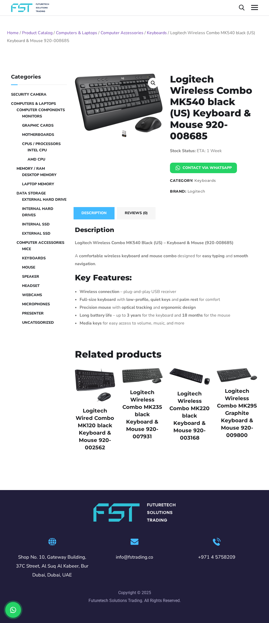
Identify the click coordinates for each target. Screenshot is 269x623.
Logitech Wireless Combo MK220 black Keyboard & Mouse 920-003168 (189, 415)
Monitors (32, 116)
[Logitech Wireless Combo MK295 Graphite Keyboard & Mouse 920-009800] (237, 375)
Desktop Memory (39, 174)
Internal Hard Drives (37, 212)
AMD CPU (36, 159)
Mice (26, 248)
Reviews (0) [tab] (136, 212)
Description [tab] (94, 212)
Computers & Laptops (76, 33)
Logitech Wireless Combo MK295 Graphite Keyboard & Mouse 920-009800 (237, 413)
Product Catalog (37, 33)
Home (13, 33)
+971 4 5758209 (216, 557)
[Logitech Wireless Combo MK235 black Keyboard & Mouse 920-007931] (142, 376)
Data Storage (31, 193)
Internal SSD (36, 224)
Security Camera (28, 94)
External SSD (36, 233)
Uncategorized (38, 322)
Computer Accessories (122, 33)
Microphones (36, 304)
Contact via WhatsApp (207, 167)
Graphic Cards (38, 125)
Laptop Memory (38, 184)
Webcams (32, 294)
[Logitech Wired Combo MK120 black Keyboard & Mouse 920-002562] (95, 385)
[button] (153, 83)
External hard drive (44, 199)
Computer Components (41, 109)
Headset (31, 285)
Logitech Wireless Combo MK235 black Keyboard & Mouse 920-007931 (142, 414)
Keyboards (157, 33)
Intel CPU (37, 150)
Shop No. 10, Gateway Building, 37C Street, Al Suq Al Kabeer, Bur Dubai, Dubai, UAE (52, 566)
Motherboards (38, 134)
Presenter (33, 313)
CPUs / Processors (41, 143)
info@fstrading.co (134, 557)
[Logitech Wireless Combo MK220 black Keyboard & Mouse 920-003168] (189, 376)
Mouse (28, 267)
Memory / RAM (31, 168)
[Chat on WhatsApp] (13, 610)
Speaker (30, 276)
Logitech (196, 191)
